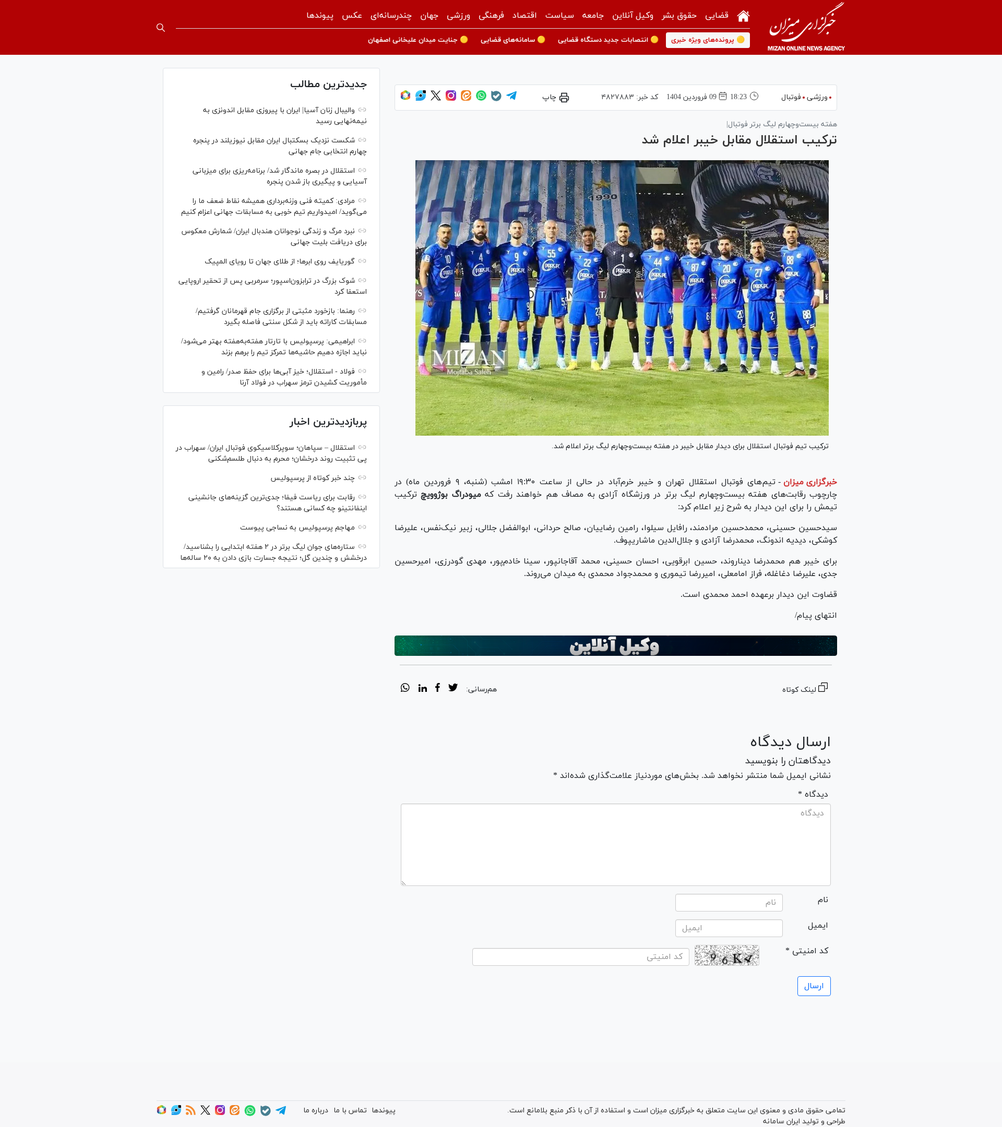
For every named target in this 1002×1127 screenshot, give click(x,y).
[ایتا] (466, 99)
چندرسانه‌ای (391, 15)
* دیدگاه (813, 794)
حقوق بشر (679, 15)
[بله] (496, 99)
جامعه (593, 15)
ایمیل (818, 925)
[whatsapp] (405, 689)
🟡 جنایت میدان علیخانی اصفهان (418, 40)
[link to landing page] (806, 27)
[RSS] (191, 1113)
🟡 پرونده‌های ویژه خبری (708, 40)
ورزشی (458, 15)
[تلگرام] (511, 99)
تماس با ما (350, 1111)
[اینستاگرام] (451, 99)
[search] (161, 27)
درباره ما (315, 1111)
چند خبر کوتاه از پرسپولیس (312, 478)
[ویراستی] (420, 99)
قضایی (717, 15)
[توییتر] (436, 99)
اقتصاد (524, 15)
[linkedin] (422, 689)
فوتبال (791, 97)
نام (823, 900)
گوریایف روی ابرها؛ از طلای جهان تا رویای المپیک (280, 262)
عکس (352, 15)
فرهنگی (491, 15)
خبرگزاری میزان (810, 482)
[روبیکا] (405, 99)
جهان (429, 15)
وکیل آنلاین (632, 15)
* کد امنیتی (806, 951)
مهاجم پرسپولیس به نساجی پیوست (297, 528)
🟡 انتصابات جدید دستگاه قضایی (608, 40)
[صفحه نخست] (743, 15)
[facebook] (437, 689)
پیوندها (319, 15)
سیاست (559, 15)
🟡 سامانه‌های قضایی (513, 40)
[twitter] (453, 689)
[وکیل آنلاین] (616, 646)
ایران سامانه (781, 1121)
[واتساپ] (481, 99)
